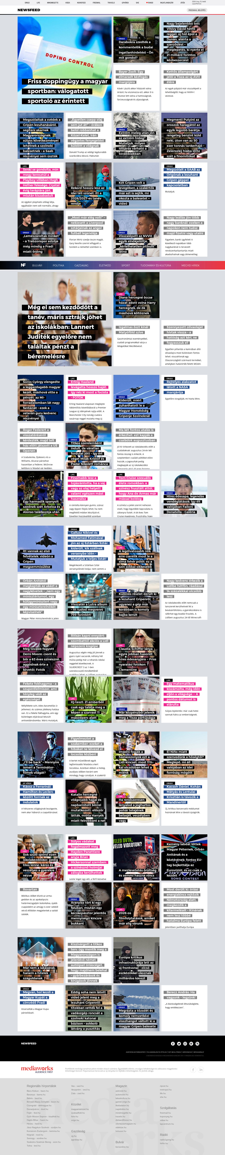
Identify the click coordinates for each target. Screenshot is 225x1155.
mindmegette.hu (123, 1113)
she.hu (163, 1097)
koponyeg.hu (166, 1116)
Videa (67, 3)
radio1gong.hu (167, 1139)
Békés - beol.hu (34, 1098)
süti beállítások (174, 1052)
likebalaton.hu (122, 1105)
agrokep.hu (76, 1139)
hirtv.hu (74, 1116)
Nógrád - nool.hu (35, 1135)
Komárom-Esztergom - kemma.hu (43, 1131)
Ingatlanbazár (166, 3)
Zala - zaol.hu (77, 1093)
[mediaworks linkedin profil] (201, 1070)
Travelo (111, 3)
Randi (150, 3)
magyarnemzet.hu (80, 1109)
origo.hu (75, 1120)
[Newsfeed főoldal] (28, 1044)
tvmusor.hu (121, 1131)
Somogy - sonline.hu (37, 1138)
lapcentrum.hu (167, 1124)
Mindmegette (52, 3)
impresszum (187, 1052)
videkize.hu (121, 1127)
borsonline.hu (122, 1147)
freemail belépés (197, 10)
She (137, 3)
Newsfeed (81, 3)
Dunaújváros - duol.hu (37, 1109)
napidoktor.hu (122, 1109)
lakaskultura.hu (123, 1098)
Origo (27, 3)
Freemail (96, 3)
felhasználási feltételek (157, 1052)
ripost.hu (164, 1086)
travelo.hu (120, 1116)
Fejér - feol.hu (33, 1113)
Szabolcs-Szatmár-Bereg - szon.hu (44, 1142)
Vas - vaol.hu (77, 1086)
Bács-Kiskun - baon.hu (38, 1091)
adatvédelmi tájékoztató (135, 1052)
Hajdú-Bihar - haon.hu (37, 1120)
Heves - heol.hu (34, 1123)
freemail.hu (165, 1113)
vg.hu (74, 1136)
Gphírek (125, 3)
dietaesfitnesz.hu (124, 1120)
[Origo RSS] (197, 1044)
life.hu (163, 1093)
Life (38, 3)
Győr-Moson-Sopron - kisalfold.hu (43, 1116)
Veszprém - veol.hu (80, 1089)
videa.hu (164, 1120)
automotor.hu (122, 1094)
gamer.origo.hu (123, 1102)
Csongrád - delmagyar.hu (39, 1105)
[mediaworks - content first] (37, 1070)
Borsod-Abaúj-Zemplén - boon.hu (43, 1102)
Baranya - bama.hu (36, 1094)
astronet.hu (121, 1091)
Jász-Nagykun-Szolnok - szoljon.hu (44, 1127)
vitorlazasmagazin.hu (126, 1123)
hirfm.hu (164, 1143)
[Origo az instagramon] (185, 1044)
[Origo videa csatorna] (191, 1044)
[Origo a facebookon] (173, 1044)
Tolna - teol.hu (34, 1145)
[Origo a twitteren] (179, 1044)
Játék (182, 3)
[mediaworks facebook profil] (193, 1070)
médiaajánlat (198, 1052)
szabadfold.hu (78, 1113)
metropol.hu (166, 1089)
